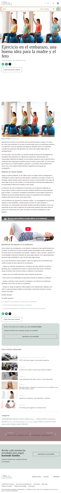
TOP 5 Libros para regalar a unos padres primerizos (34, 360)
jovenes (21, 422)
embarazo (27, 357)
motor (30, 422)
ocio (54, 421)
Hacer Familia (41, 357)
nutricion (48, 422)
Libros (21, 357)
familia (33, 357)
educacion (41, 419)
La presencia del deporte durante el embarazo (17, 305)
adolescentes (18, 419)
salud (18, 424)
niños (41, 421)
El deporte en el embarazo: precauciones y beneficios (20, 301)
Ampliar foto (15, 138)
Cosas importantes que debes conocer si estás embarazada (36, 379)
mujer (35, 422)
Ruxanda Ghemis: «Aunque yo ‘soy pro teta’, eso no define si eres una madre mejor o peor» (38, 387)
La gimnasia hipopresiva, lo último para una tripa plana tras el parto (24, 308)
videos (24, 424)
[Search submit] (57, 9)
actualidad (7, 419)
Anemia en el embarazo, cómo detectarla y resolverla (34, 398)
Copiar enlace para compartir (12, 69)
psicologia (11, 424)
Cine (35, 419)
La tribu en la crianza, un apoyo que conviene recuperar (35, 370)
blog (32, 419)
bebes (27, 419)
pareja (4, 424)
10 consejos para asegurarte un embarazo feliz (32, 407)
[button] (57, 3)
